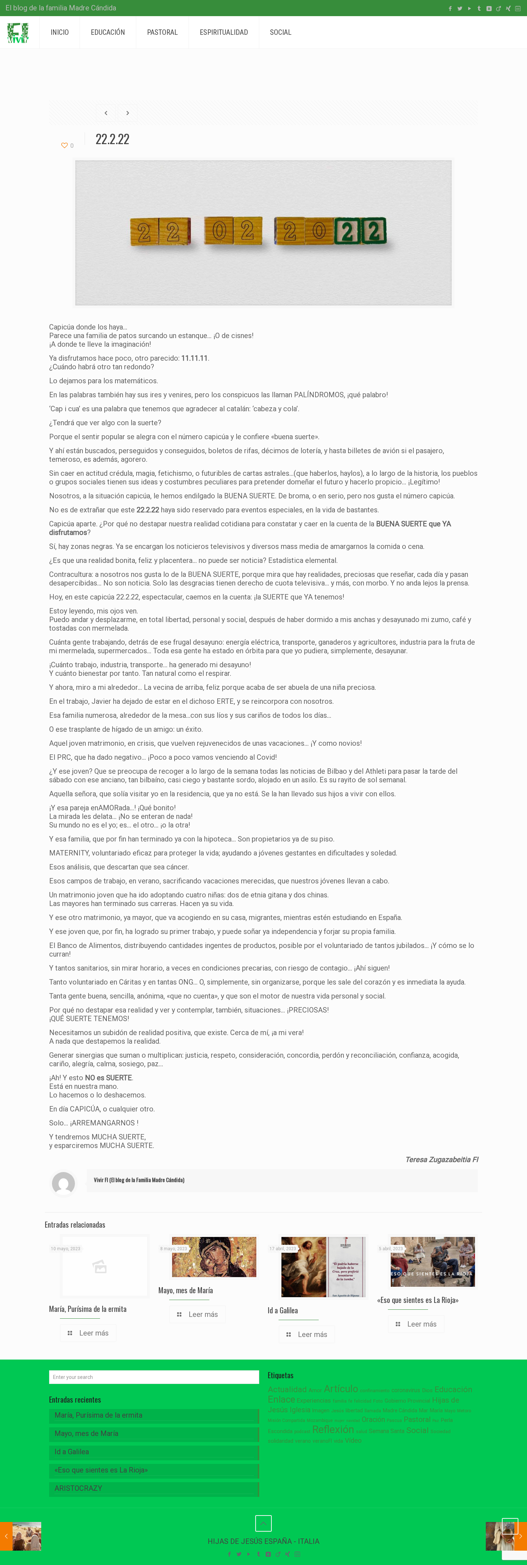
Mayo (450, 1410)
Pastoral (417, 1419)
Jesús (337, 1410)
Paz (435, 1420)
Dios (427, 1390)
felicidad (362, 1401)
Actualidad (287, 1389)
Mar (423, 1410)
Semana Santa (386, 1431)
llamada (373, 1410)
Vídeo (353, 1441)
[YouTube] (469, 8)
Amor (315, 1391)
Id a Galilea (283, 1309)
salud (361, 1431)
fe (350, 1401)
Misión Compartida (286, 1420)
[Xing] (508, 8)
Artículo (341, 1389)
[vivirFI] (18, 32)
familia (340, 1401)
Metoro (464, 1410)
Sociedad (441, 1431)
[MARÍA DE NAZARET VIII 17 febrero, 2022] (20, 1536)
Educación (454, 1389)
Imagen (320, 1410)
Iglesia (300, 1410)
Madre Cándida (400, 1410)
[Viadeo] (498, 8)
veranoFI (322, 1441)
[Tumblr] (479, 8)
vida (338, 1441)
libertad (354, 1410)
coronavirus (405, 1390)
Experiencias (314, 1400)
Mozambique (320, 1420)
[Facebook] (450, 8)
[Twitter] (460, 8)
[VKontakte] (489, 8)
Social (417, 1430)
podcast (302, 1431)
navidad (353, 1420)
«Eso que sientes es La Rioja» (418, 1299)
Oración (373, 1419)
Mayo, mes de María (185, 1289)
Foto (378, 1401)
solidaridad (280, 1441)
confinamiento (375, 1390)
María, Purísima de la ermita (88, 1308)
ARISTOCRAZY (78, 1488)
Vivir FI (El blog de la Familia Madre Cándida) (139, 1180)
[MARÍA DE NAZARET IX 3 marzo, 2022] (506, 1536)
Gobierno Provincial (407, 1401)
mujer (339, 1420)
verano (303, 1441)
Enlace (281, 1399)
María (436, 1410)
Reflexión (333, 1429)
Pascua (394, 1420)
